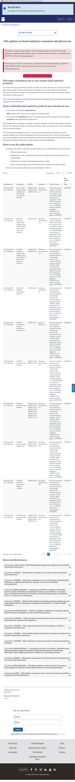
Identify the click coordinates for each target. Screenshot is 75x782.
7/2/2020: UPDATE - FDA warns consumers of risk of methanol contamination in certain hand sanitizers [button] (37, 659)
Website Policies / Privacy (37, 748)
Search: (5, 173)
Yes (18, 717)
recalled (51, 209)
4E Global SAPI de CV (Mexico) (8, 189)
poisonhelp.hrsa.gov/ (12, 68)
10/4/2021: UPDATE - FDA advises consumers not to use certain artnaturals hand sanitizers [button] (35, 574)
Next (69, 554)
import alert (52, 199)
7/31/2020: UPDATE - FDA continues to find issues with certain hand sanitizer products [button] (37, 642)
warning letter (53, 244)
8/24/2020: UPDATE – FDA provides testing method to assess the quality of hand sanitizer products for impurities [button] (35, 619)
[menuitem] (37, 692)
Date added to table (66, 181)
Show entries (64, 173)
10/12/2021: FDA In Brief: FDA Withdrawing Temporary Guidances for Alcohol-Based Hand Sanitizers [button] (37, 566)
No (18, 722)
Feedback (73, 388)
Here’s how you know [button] (37, 1)
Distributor (42, 184)
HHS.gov (62, 748)
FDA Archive (12, 743)
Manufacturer (8, 184)
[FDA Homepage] (3, 19)
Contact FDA (23, 769)
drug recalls (41, 51)
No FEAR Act (37, 752)
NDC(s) (30, 184)
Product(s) (20, 184)
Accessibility (12, 752)
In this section (25, 33)
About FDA (13, 748)
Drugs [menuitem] (6, 698)
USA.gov (62, 752)
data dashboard (27, 56)
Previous (43, 554)
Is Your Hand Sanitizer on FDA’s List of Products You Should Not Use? (30, 99)
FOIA (62, 743)
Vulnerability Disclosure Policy (37, 758)
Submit (18, 729)
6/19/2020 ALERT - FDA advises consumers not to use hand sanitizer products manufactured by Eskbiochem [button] (37, 674)
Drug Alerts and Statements (11, 24)
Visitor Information (37, 743)
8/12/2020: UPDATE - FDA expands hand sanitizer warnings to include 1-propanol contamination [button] (34, 627)
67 (65, 554)
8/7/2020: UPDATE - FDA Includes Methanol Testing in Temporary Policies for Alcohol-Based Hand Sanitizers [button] (37, 634)
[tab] (37, 566)
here (43, 11)
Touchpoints (52, 734)
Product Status (54, 184)
